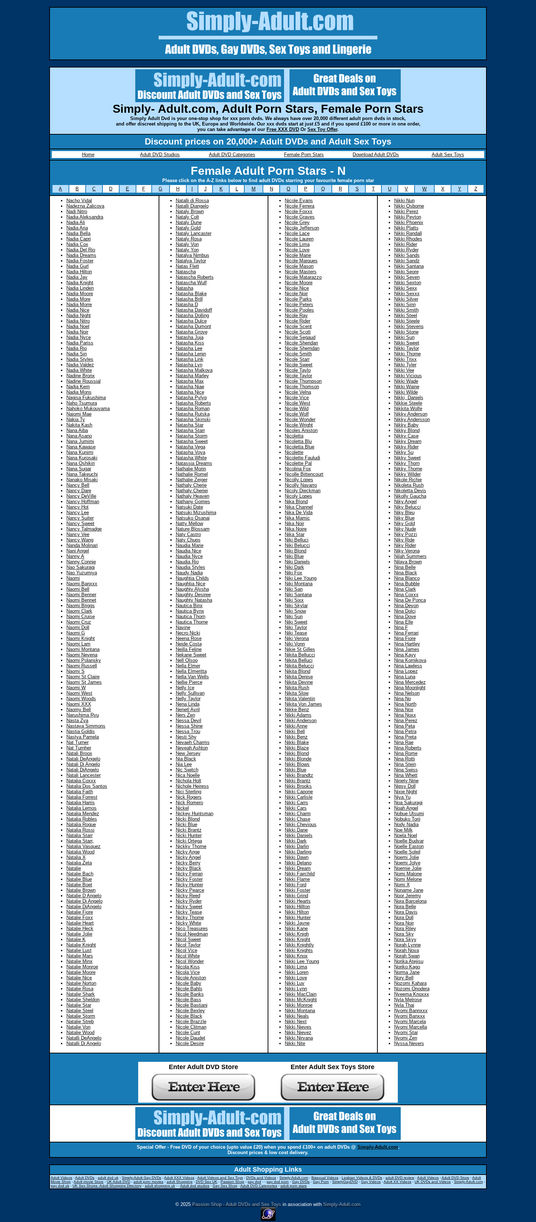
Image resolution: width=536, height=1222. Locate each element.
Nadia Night (78, 315)
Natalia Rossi (80, 830)
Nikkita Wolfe (408, 408)
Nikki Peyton (407, 217)
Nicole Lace (297, 233)
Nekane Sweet (191, 655)
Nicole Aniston (191, 977)
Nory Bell (403, 977)
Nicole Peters (299, 304)
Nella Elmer (188, 665)
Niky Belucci (407, 507)
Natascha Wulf (191, 282)
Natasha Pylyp (191, 397)
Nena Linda (187, 704)
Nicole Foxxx (298, 211)
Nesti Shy (186, 737)
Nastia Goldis (80, 731)
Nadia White (79, 370)
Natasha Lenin (191, 353)
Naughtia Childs (192, 578)
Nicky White (188, 923)
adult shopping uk (160, 1186)
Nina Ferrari (406, 633)
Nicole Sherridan (302, 348)
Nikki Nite (295, 1043)
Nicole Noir (296, 293)
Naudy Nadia (189, 572)
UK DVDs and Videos (433, 1182)
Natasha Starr (190, 430)
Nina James (406, 649)
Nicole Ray (296, 315)
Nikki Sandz (407, 260)
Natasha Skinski (193, 419)
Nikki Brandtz (299, 775)
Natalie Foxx (79, 917)
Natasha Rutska (193, 414)
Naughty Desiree (193, 594)
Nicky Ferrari (189, 873)
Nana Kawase (81, 447)
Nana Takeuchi (82, 474)
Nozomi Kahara (410, 983)
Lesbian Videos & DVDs (362, 1178)
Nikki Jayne (297, 923)
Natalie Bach (79, 873)
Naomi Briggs (80, 605)
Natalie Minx (79, 961)
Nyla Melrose (408, 999)
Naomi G (75, 633)
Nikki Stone (406, 332)
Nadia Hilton (79, 271)
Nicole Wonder (300, 419)
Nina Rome (405, 753)
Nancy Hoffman (82, 501)
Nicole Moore (298, 282)
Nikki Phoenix (408, 222)
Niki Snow (295, 611)
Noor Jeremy (407, 895)
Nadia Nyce (78, 337)
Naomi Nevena (81, 655)
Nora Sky (404, 934)
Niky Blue (404, 518)
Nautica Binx (189, 605)
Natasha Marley (192, 375)
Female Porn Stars (304, 154)
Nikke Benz (297, 709)
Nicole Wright (299, 425)
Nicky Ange (188, 852)
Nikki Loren (296, 972)
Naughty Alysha (192, 589)
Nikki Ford (295, 884)
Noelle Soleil (407, 852)
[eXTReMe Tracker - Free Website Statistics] (268, 1219)
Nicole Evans (299, 200)
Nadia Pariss (79, 343)
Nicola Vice (188, 972)
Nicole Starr (297, 359)
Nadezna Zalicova (85, 206)
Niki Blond (295, 551)
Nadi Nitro (76, 211)
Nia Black (186, 759)
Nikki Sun (404, 337)
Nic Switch (187, 769)
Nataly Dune (189, 222)
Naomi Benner (81, 594)
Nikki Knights (299, 950)
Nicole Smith (298, 353)
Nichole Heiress (192, 786)
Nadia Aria (77, 228)
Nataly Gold (188, 228)
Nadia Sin (76, 353)
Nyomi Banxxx (409, 1016)
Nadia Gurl (77, 266)
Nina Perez (405, 720)
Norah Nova (406, 950)
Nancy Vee (77, 534)
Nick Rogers (189, 797)
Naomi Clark (79, 611)
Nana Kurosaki (81, 457)
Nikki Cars (296, 808)
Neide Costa (189, 644)
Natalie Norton (81, 983)
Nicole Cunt (188, 1032)
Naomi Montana (83, 649)
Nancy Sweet (80, 523)
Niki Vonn (295, 644)
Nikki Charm (298, 813)
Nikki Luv (294, 983)
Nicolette (294, 452)
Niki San (294, 589)
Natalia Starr (79, 835)
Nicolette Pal (298, 463)
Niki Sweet (296, 622)
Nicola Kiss (188, 966)
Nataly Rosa (189, 239)
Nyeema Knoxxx (411, 994)
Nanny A (75, 556)
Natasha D (187, 304)
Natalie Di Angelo (84, 901)
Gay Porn (321, 1182)
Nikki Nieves (298, 1027)
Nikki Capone (299, 791)
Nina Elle (403, 622)
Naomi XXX (78, 704)
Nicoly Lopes (298, 496)
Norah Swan (407, 956)
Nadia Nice (77, 310)
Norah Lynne (407, 945)
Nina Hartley (407, 644)
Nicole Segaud (300, 337)
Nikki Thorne (407, 353)
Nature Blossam (193, 529)
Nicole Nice (297, 288)
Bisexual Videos (324, 1178)
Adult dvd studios (194, 1186)
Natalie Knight (81, 945)
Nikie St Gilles (300, 649)
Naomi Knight (80, 638)
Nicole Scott (298, 332)
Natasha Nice (190, 392)
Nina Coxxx (406, 594)
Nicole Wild (296, 408)
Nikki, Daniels (408, 397)
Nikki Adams (298, 715)
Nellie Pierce (189, 682)
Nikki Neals (297, 1016)
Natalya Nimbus (192, 255)
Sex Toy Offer (322, 129)
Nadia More (78, 299)
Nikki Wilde (406, 392)
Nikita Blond (297, 671)
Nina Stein (405, 764)
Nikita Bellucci (300, 655)
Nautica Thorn (190, 616)
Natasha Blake (191, 293)
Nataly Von (187, 244)
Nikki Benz (296, 737)
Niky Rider (405, 545)
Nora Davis (405, 912)
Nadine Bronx (80, 375)
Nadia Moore (79, 293)
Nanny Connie (81, 561)
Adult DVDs (84, 1178)
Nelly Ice (185, 687)
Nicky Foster (189, 879)
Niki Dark (294, 567)
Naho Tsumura (81, 403)
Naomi (73, 578)
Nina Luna (404, 676)
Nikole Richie (408, 479)
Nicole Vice (297, 397)
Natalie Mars (79, 956)
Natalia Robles (81, 819)
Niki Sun (294, 616)
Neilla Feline (189, 649)
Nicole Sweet (298, 364)
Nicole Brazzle (191, 1021)
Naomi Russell (81, 665)
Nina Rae (403, 742)
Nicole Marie (298, 255)
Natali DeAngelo (83, 759)
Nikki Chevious (300, 824)
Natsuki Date (189, 507)
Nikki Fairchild (300, 873)
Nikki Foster (297, 890)
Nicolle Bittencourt (304, 474)
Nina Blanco (407, 578)
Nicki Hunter (189, 835)
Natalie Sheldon (83, 999)
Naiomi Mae (79, 414)
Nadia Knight (79, 282)
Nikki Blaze (297, 748)
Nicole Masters (300, 271)
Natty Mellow (189, 523)
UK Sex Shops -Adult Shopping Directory (107, 1186)
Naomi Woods (81, 698)
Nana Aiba (77, 430)
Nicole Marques (301, 260)
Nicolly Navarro (301, 485)
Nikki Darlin (297, 846)
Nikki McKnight (301, 999)
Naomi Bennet (81, 600)
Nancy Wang (79, 540)
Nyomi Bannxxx (411, 1010)
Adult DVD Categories (232, 154)
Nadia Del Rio (80, 250)
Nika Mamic (297, 518)
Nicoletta (294, 436)
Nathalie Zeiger (191, 479)
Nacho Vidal (79, 200)
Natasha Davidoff (194, 310)
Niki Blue (294, 556)
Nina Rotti (404, 759)
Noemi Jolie (406, 857)
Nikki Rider (405, 244)
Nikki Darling (298, 852)
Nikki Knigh (297, 934)
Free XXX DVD (283, 129)
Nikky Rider (406, 447)
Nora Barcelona (410, 901)
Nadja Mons (79, 392)
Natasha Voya (190, 452)
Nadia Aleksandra (84, 217)
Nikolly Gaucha (410, 496)
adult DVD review (399, 1178)
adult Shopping (180, 1182)
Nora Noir (404, 923)
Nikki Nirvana (299, 1038)
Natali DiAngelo (82, 769)
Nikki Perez (406, 211)
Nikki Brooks (298, 786)
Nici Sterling (188, 791)
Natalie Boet (79, 884)
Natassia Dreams (194, 463)
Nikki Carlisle (298, 797)
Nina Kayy (405, 655)
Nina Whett (405, 775)
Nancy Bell (77, 485)
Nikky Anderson (410, 414)
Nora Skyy (405, 939)
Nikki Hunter (298, 917)
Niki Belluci (296, 540)
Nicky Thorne (190, 917)
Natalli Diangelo (192, 206)
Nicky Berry (188, 863)
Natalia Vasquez (83, 846)
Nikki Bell (295, 731)
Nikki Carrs (296, 802)
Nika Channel (299, 507)
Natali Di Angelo (83, 764)
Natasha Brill (189, 299)
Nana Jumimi (80, 441)
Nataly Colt (187, 217)
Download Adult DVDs (376, 154)
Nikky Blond (407, 430)
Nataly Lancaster (193, 233)
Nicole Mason (299, 266)
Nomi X (402, 884)
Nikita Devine (299, 682)
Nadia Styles (79, 359)
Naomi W (76, 687)
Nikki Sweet (406, 343)
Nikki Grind (296, 895)
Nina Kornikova (410, 660)
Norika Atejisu (408, 961)
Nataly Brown (190, 211)
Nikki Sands (407, 255)
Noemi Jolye (407, 863)
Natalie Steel (79, 1010)
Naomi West (79, 693)
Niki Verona (297, 638)
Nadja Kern (78, 386)
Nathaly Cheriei (192, 490)
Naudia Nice (188, 551)
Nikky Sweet (407, 457)
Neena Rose (189, 638)
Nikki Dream (298, 868)
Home (88, 154)
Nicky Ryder (189, 901)
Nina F (401, 627)
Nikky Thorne (408, 468)
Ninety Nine (406, 780)
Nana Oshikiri (80, 463)
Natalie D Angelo (83, 895)
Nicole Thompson (303, 381)
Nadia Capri (78, 239)
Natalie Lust (79, 950)
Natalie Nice (79, 977)
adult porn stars (293, 1186)
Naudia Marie (189, 545)
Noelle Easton (409, 846)
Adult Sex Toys (448, 154)
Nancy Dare (78, 490)
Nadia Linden (80, 288)
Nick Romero (189, 802)
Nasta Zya (77, 720)
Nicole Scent (298, 326)
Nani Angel (77, 551)
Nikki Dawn (296, 857)
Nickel (182, 808)
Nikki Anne (296, 726)
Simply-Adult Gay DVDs (141, 1178)
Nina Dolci (405, 611)
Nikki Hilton (297, 912)
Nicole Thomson (302, 386)
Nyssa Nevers (409, 1043)
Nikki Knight (297, 939)
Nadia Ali (75, 222)
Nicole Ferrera (299, 206)
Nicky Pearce (190, 890)
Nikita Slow (296, 693)
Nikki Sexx (405, 288)
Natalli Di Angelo (83, 1043)
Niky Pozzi (405, 534)
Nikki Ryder (406, 250)
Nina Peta (404, 726)
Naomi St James (84, 682)
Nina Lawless (408, 665)
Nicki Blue (186, 824)
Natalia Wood (80, 852)
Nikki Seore (406, 271)
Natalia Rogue (81, 824)
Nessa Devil (188, 720)
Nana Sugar (78, 468)
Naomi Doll (77, 627)
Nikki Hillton (297, 906)
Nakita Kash (79, 425)
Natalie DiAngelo (83, 906)
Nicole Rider (297, 321)
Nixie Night (405, 791)
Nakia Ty (75, 419)
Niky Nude (405, 529)
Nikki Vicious (408, 375)
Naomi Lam (78, 644)
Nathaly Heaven (192, 496)
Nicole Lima (297, 244)
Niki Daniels (297, 561)
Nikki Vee (404, 370)
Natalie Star (78, 1005)
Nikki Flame (297, 879)
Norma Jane (407, 972)
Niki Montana (298, 583)
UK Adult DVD (118, 1182)
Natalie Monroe (82, 966)
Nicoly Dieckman (303, 490)
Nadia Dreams (81, 255)
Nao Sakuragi (80, 567)
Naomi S (75, 671)
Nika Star (294, 534)
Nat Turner (77, 742)
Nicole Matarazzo (303, 277)
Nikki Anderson (300, 720)
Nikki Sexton (407, 282)
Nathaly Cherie (191, 485)
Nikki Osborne (409, 206)
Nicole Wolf (297, 414)
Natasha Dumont (193, 326)
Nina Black (405, 572)
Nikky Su (403, 452)
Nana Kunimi (79, 452)
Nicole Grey (297, 222)
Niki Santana (298, 594)
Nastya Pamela (82, 737)
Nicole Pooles (299, 310)
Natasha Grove (191, 332)
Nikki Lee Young (302, 961)
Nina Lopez (406, 671)
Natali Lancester (83, 775)
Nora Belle (405, 906)
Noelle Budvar (409, 841)
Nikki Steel (405, 315)
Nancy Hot (77, 507)
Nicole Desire (190, 1043)
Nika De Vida (298, 512)
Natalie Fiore (79, 912)
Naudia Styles (190, 567)
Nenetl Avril (188, 709)
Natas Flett (187, 266)
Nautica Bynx (190, 611)
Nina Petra (405, 731)
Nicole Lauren (299, 239)
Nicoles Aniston (301, 430)
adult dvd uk (108, 1178)
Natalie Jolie (79, 934)
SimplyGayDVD (345, 1182)
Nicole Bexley (190, 1010)
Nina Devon (406, 605)
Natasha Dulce (191, 321)
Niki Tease (296, 633)
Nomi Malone (408, 873)
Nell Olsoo (187, 660)
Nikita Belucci (299, 665)
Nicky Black (188, 868)
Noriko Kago (407, 966)
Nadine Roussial (83, 381)
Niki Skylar (296, 605)
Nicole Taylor (298, 375)
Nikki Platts (406, 228)
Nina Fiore (405, 638)
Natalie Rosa (79, 988)
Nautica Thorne (192, 622)
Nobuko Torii (407, 819)
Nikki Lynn (296, 988)
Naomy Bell (78, 709)
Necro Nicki (188, 633)
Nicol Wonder (190, 961)
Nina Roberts (408, 748)
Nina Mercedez (410, 682)
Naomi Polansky (83, 660)
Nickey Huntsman (194, 813)
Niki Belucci (297, 545)
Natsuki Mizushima (196, 512)
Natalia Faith (79, 791)
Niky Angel (405, 501)
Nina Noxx (405, 715)
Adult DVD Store (455, 1178)
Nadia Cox (77, 244)
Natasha (184, 288)
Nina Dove (405, 616)
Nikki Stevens (409, 326)
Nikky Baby (406, 425)
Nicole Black (189, 1016)
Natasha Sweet (192, 441)
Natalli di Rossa (192, 200)
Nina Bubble (407, 583)
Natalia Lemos (81, 808)
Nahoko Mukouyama (88, 408)
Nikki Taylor (406, 348)
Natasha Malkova (194, 370)
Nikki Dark (296, 841)
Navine (183, 627)
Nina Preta (405, 737)
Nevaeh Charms (193, 742)
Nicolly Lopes (299, 479)
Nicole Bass (188, 999)
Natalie (73, 868)
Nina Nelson (407, 693)
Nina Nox (403, 709)
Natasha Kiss (190, 343)
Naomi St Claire (83, 676)
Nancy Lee (77, 512)
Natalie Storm (80, 1016)
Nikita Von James (303, 704)
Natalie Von (78, 1027)
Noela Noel (405, 835)
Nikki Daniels (298, 835)
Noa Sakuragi (408, 802)
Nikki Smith (406, 310)
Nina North (405, 704)
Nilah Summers (410, 556)
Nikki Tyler (405, 364)
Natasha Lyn (189, 364)
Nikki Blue (295, 769)
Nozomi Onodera (412, 988)
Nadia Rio (76, 348)
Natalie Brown (81, 890)
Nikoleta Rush (409, 485)
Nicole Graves (300, 217)
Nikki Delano (298, 863)
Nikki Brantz (298, 780)
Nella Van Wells (192, 676)
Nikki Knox (296, 956)
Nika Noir (294, 523)
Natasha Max (190, 381)
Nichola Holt (188, 780)
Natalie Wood (80, 1032)
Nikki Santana (409, 266)
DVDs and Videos (261, 1178)
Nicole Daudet (190, 1038)
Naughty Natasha (194, 600)
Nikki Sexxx (407, 293)
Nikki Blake (297, 742)
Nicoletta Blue (299, 447)
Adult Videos (428, 1178)
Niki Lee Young (300, 578)
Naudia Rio (187, 561)
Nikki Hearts (298, 901)
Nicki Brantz (189, 830)
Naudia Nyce (189, 556)
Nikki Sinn (405, 304)
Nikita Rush (297, 687)
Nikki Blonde (298, 759)
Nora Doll (403, 917)
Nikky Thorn (407, 463)
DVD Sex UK (206, 1182)
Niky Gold (404, 523)
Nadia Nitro (78, 321)
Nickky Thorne (191, 846)
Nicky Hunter (189, 884)
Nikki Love (296, 977)
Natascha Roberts (195, 277)
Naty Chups (188, 540)
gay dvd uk (60, 1186)
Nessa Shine (189, 726)
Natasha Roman (193, 408)
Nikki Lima (296, 966)
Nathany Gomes (193, 501)
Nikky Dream (408, 441)
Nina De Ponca (410, 600)
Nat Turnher (78, 748)
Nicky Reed (188, 895)
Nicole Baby (188, 983)
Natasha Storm (191, 436)
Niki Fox (293, 572)
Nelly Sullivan (190, 693)
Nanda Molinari (82, 545)
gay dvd (254, 1182)
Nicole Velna (298, 392)
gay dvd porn (278, 1182)
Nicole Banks (190, 994)
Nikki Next (296, 1021)
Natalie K (76, 939)
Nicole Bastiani (191, 1005)
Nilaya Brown (408, 561)
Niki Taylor (296, 627)
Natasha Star (189, 425)
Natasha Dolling (192, 315)
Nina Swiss (406, 769)
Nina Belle (405, 567)
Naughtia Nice (190, 583)
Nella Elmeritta (191, 671)
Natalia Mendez (82, 813)
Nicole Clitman (191, 1027)
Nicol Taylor (188, 945)
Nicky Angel (188, 857)
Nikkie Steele (408, 403)
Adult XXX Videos (179, 1178)
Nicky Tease (189, 912)
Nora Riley (405, 928)
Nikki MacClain (300, 994)
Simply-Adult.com (377, 1147)
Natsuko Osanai (193, 518)
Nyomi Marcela (410, 1021)
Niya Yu (402, 797)
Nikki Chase (297, 819)
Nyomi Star (406, 1032)
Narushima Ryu (82, 715)
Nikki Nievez (298, 1032)
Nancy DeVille (81, 496)
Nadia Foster (79, 260)
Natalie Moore (81, 972)
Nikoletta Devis (410, 490)
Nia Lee (184, 764)
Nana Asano (79, 436)
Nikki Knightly (299, 945)
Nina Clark (405, 589)
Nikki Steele (407, 321)
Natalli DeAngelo (83, 1038)
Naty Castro (188, 534)
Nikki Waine (406, 386)
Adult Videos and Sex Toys (220, 1178)
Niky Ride (404, 540)
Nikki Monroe (298, 1005)
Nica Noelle (188, 775)
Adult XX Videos (397, 1182)
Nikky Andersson (412, 419)
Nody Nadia (406, 824)
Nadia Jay (77, 277)
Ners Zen (185, 715)
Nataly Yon (187, 250)
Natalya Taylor (191, 260)
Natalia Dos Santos (86, 786)
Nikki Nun (404, 200)
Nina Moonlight (410, 687)
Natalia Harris (80, 802)
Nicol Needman (192, 934)
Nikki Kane (296, 928)
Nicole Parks (298, 299)
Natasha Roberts (193, 403)
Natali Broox (79, 753)
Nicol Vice (186, 950)
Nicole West (297, 403)
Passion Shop (232, 1182)
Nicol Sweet (188, 939)
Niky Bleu (404, 512)
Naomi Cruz (78, 622)
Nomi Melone (408, 879)
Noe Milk (403, 830)
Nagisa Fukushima (86, 397)
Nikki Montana (300, 1010)
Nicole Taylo (298, 370)
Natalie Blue (79, 879)
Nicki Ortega (189, 841)
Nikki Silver (406, 299)
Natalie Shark (80, 994)
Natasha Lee (189, 348)
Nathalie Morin (191, 468)
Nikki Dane (296, 830)
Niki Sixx (294, 600)
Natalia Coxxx (81, 780)
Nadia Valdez (80, 364)
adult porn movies (148, 1182)
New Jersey (188, 753)
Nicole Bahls (189, 988)
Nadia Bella (78, 233)
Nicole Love (297, 250)
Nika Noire (296, 529)
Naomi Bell (77, 589)
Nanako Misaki (82, 479)
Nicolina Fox (298, 468)
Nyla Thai (404, 1005)
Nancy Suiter (80, 518)
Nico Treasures (192, 928)
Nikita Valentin (300, 698)
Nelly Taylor (188, 698)
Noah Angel (406, 808)
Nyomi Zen (405, 1038)
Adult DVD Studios (160, 154)
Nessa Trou (188, 731)
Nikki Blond (297, 753)
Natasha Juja (189, 337)
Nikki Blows (297, 764)
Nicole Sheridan (301, 343)
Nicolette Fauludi (302, 457)
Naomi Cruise (80, 616)
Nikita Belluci (298, 660)
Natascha (186, 271)
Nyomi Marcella (410, 1027)
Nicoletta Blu (298, 441)
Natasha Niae (190, 386)
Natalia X (76, 857)
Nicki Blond (188, 819)
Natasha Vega (190, 447)
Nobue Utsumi (409, 813)
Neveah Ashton (192, 748)
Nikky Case (406, 436)
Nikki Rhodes (408, 239)
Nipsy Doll (405, 786)
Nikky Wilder (407, 474)
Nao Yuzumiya (81, 572)
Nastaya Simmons (85, 726)
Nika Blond (296, 501)
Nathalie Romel (192, 474)
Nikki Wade (406, 381)
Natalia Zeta (79, 863)
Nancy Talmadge (84, 529)
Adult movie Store (89, 1182)
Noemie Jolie (408, 868)
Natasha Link (189, 359)
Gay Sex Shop (225, 1186)
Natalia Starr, (80, 841)
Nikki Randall (408, 233)
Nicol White (188, 956)
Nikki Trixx (405, 359)
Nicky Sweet (189, 906)
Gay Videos (371, 1182)
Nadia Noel (77, 326)
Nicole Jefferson (302, 228)
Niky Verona (407, 551)
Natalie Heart (80, 923)
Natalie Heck (79, 928)
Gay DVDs (301, 1182)
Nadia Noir (77, 332)
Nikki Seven (407, 277)
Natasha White (191, 457)
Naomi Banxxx (81, 583)
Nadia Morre (79, 304)
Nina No (402, 698)
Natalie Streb (80, 1021)
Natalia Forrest (81, 797)
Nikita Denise (299, 676)
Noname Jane (408, 890)
